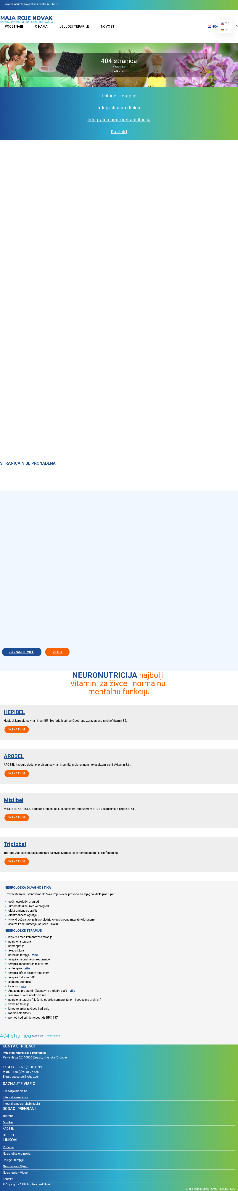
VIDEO (57, 652)
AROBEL (14, 756)
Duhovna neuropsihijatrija (175, 27)
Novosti (108, 26)
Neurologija (119, 66)
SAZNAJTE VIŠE (21, 652)
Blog (163, 11)
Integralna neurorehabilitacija (21, 1103)
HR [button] (214, 26)
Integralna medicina (15, 1097)
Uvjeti (47, 1184)
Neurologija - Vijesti (15, 1166)
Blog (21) (128, 11)
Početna (8, 1147)
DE (226, 29)
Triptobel (15, 844)
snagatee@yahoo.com (26, 1076)
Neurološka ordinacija (16, 1153)
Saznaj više (16, 729)
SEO (232, 1188)
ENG (227, 23)
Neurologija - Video (15, 1172)
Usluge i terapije (74, 26)
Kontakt (12, 60)
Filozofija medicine (171, 19)
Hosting (223, 1188)
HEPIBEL (14, 712)
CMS (214, 1188)
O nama (41, 26)
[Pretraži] (237, 26)
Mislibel (13, 800)
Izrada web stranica (197, 1188)
